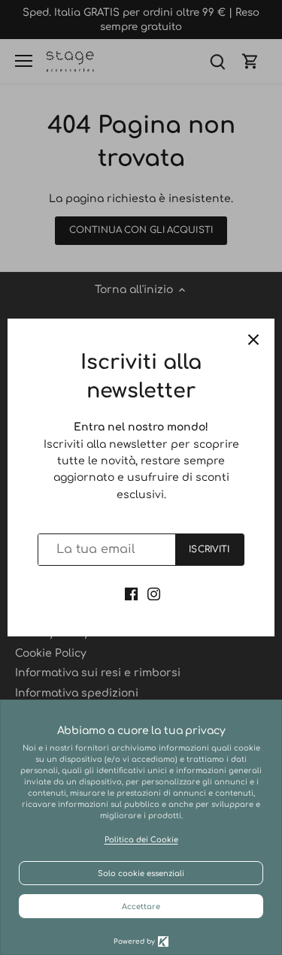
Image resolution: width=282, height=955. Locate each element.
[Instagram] (153, 594)
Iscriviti (209, 550)
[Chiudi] (253, 339)
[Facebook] (131, 594)
